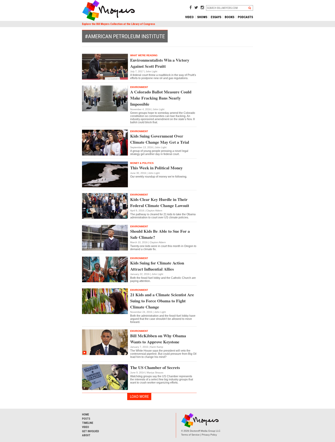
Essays (216, 17)
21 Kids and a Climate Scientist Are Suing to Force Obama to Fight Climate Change (162, 301)
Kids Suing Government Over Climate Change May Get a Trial (159, 139)
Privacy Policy (209, 434)
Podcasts (245, 17)
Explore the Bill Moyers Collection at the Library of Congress (118, 24)
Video (189, 17)
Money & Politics (142, 163)
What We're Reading (144, 55)
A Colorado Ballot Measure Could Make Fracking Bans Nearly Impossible (160, 98)
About (86, 435)
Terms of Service (190, 434)
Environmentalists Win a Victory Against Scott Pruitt (159, 63)
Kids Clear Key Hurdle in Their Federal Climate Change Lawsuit (159, 202)
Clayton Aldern (154, 210)
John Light (151, 71)
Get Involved (90, 431)
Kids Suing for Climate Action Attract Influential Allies (157, 266)
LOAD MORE (139, 396)
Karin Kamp (156, 346)
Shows (202, 17)
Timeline (87, 423)
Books (229, 17)
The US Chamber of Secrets (155, 367)
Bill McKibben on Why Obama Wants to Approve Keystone (158, 339)
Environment (139, 87)
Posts (86, 418)
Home (85, 414)
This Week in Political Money (156, 168)
